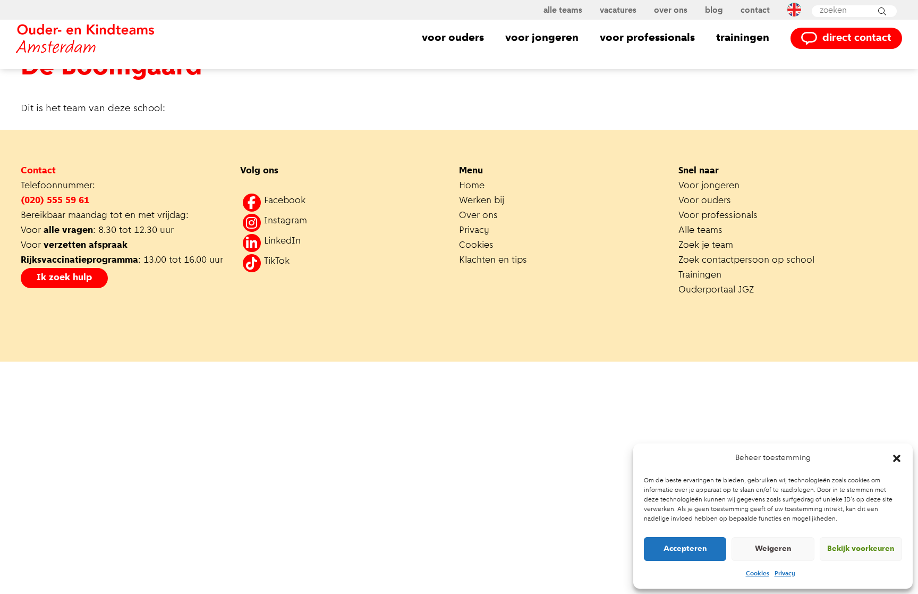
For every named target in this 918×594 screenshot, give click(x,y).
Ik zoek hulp (64, 278)
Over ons (670, 10)
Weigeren (773, 549)
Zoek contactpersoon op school (747, 260)
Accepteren (685, 549)
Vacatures (618, 10)
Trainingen (742, 38)
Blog (714, 10)
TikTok (277, 261)
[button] (896, 458)
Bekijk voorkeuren (861, 549)
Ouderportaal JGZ (716, 290)
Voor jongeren (542, 38)
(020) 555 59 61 (55, 201)
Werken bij (481, 201)
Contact (755, 10)
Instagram (285, 221)
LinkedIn (282, 241)
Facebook (284, 201)
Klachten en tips (494, 260)
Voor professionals (647, 38)
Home (471, 186)
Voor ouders (453, 38)
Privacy (785, 574)
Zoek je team (705, 245)
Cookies (757, 574)
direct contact (856, 38)
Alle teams (562, 10)
